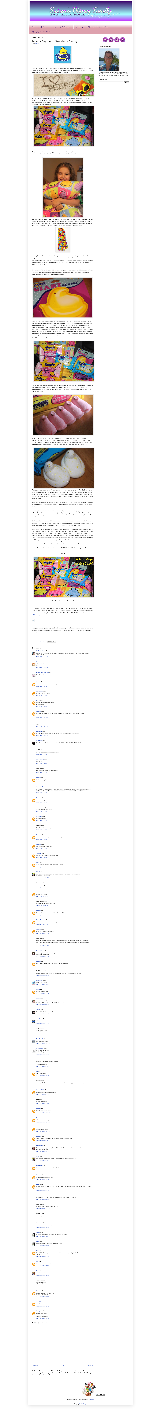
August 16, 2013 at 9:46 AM (42, 1199)
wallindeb (38, 1301)
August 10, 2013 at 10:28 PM (42, 933)
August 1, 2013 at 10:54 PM (42, 877)
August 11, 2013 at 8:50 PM (42, 975)
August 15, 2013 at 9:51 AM (42, 1034)
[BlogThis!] (50, 642)
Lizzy (37, 1250)
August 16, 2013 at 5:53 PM (42, 1275)
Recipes (43, 26)
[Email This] (48, 642)
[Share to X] (52, 642)
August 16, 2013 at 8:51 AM (42, 1190)
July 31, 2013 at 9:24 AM (42, 735)
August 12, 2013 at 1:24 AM (42, 984)
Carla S (38, 1232)
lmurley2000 (39, 1311)
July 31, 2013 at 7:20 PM (41, 839)
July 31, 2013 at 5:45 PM (41, 830)
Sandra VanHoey (40, 651)
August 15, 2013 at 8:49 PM (42, 1094)
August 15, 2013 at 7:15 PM (42, 1085)
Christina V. (39, 731)
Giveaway (37, 43)
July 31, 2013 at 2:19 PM (41, 782)
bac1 (37, 1261)
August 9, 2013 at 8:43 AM (42, 924)
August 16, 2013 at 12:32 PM (42, 1218)
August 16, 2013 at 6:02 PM (42, 1286)
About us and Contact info (98, 26)
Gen (37, 1071)
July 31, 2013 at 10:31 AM (42, 745)
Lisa (37, 1118)
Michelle (38, 872)
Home (63, 1365)
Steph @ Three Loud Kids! (42, 672)
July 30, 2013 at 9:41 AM (42, 656)
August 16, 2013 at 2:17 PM (42, 1245)
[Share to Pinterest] (55, 642)
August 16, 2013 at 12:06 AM (43, 1113)
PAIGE (38, 700)
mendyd (38, 892)
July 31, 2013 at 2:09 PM (41, 763)
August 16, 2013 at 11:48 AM (43, 1208)
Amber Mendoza (40, 787)
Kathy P (38, 1184)
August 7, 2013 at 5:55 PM (42, 905)
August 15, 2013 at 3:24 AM (42, 1023)
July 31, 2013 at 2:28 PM (41, 811)
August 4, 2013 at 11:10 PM (42, 887)
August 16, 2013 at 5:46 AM (42, 1170)
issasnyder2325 (40, 1090)
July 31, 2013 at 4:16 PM (41, 820)
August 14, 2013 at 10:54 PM (42, 1014)
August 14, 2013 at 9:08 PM (42, 1004)
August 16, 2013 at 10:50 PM (42, 1306)
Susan (38, 641)
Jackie (37, 661)
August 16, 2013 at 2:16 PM (42, 1236)
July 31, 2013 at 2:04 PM (41, 754)
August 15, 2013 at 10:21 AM (43, 1043)
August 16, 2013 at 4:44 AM (42, 1151)
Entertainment (65, 26)
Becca (37, 1271)
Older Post (90, 1365)
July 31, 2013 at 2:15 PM (41, 772)
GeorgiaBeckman (40, 920)
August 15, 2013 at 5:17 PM (42, 1066)
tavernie (38, 989)
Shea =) (38, 1156)
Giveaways (80, 26)
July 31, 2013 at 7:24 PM (41, 848)
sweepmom (39, 816)
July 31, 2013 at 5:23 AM (42, 717)
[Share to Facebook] (53, 642)
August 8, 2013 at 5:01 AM (42, 915)
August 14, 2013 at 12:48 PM (42, 993)
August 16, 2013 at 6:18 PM (42, 1296)
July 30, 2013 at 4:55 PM (41, 686)
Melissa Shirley (39, 951)
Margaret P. (39, 853)
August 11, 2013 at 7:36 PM (42, 966)
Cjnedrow (38, 1291)
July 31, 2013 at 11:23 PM (42, 857)
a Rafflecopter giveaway (38, 615)
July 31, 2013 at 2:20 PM (41, 793)
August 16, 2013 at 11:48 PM (42, 1318)
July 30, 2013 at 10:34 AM (42, 667)
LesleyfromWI (39, 1039)
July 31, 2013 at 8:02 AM (42, 726)
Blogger (91, 1399)
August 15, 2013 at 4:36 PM (42, 1054)
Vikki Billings (39, 1145)
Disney (53, 26)
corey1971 (38, 1009)
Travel (33, 26)
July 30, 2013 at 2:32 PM (41, 677)
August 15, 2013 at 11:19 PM (42, 1103)
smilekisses (38, 1019)
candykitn (38, 998)
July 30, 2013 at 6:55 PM (41, 695)
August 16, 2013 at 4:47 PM (42, 1265)
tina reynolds (39, 980)
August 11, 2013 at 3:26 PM (42, 945)
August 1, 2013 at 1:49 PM (42, 867)
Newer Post (35, 1365)
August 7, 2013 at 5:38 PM (42, 896)
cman (37, 1127)
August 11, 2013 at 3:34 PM (42, 956)
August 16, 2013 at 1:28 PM (42, 1227)
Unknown (38, 711)
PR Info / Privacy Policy (41, 31)
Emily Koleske (39, 691)
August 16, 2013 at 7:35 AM (42, 1179)
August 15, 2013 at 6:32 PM (42, 1075)
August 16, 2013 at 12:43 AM (43, 1131)
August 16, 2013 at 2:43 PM (42, 1256)
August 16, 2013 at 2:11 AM (42, 1140)
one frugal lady (39, 1048)
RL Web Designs (83, 1404)
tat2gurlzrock (39, 740)
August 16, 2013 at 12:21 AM (43, 1122)
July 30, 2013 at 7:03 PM (41, 706)
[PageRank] (101, 1395)
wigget (37, 862)
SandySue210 (39, 1165)
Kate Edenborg (40, 759)
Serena (38, 682)
